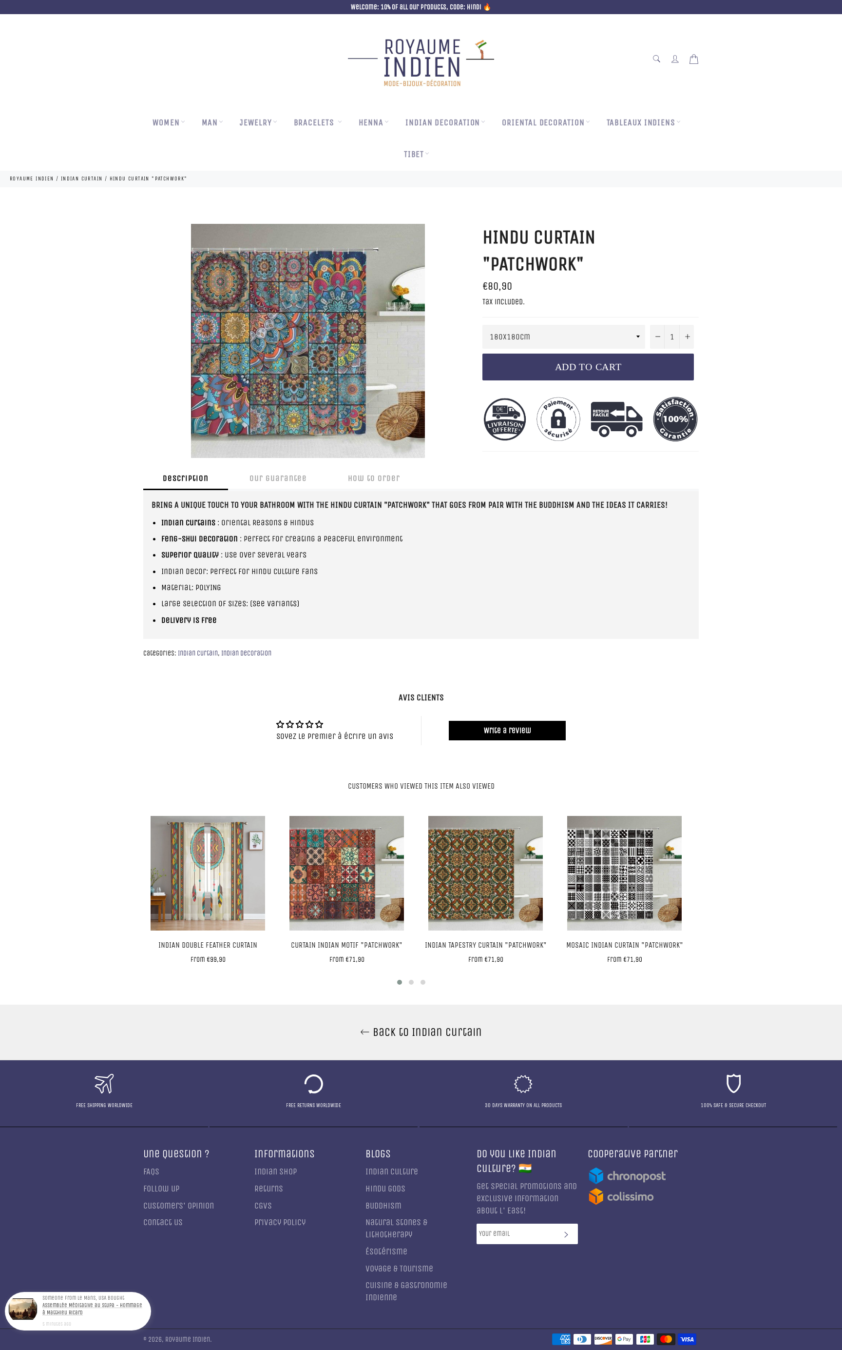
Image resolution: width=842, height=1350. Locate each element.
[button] (399, 982)
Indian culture (391, 1172)
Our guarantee (278, 478)
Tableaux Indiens (641, 123)
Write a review (507, 730)
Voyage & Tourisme (399, 1269)
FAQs (151, 1172)
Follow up (161, 1189)
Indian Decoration (442, 123)
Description (186, 478)
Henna (371, 123)
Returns (268, 1189)
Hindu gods (385, 1189)
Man (210, 123)
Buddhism (383, 1206)
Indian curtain (198, 653)
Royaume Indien (187, 1340)
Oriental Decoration (543, 123)
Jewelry (255, 123)
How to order (374, 478)
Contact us (163, 1222)
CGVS (263, 1206)
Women (166, 123)
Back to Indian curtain (426, 1032)
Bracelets (315, 123)
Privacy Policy (280, 1222)
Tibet (414, 154)
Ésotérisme (386, 1252)
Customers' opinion (178, 1206)
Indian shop (275, 1172)
